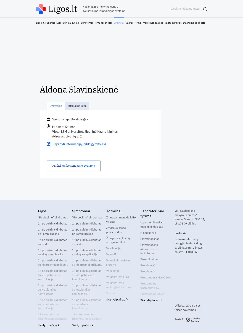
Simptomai (87, 22)
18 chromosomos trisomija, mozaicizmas (52, 316)
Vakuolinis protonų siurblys (118, 262)
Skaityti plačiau (48, 325)
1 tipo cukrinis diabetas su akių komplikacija (52, 252)
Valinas (110, 293)
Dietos (108, 22)
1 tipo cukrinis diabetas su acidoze (52, 242)
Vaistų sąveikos (173, 22)
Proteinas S (147, 271)
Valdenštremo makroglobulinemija (118, 285)
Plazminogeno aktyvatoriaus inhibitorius (149, 249)
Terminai (99, 22)
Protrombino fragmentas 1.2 (150, 285)
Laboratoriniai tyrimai (68, 22)
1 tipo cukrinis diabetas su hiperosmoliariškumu (53, 262)
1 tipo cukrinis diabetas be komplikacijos (52, 231)
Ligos (39, 22)
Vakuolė (111, 254)
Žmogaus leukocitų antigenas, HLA (118, 240)
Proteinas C (147, 265)
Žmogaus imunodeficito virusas (121, 219)
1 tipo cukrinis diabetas (52, 223)
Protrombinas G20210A (155, 277)
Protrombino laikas (152, 294)
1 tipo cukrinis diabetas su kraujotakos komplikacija (52, 289)
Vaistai (129, 22)
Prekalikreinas (149, 259)
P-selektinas (148, 232)
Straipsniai (49, 22)
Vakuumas (113, 270)
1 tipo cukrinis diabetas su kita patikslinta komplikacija (52, 275)
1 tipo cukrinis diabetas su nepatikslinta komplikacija (52, 304)
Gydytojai (119, 22)
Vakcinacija (113, 248)
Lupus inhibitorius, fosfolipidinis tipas (151, 224)
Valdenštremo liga (117, 276)
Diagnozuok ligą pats (194, 22)
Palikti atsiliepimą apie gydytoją (73, 165)
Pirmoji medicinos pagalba (148, 22)
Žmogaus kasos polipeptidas (116, 230)
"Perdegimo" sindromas (53, 217)
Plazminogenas (149, 238)
